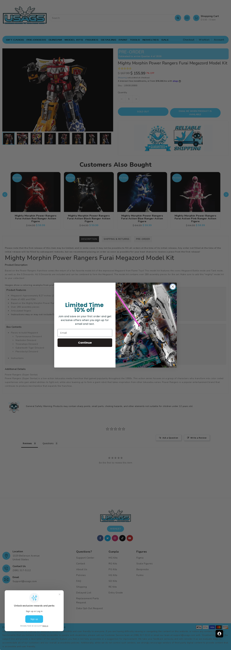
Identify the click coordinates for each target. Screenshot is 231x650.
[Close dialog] (173, 286)
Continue (85, 343)
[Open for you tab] (219, 633)
